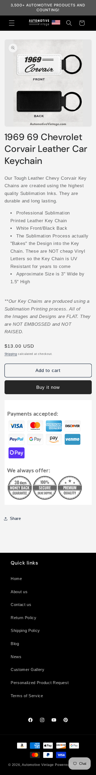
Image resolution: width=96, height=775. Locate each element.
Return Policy (24, 617)
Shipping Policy (25, 630)
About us (19, 591)
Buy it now (48, 387)
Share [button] (15, 518)
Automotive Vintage (38, 765)
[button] (11, 23)
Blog (15, 643)
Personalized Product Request (40, 682)
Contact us (21, 604)
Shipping (11, 353)
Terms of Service (27, 695)
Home (16, 578)
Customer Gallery (28, 669)
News (16, 656)
